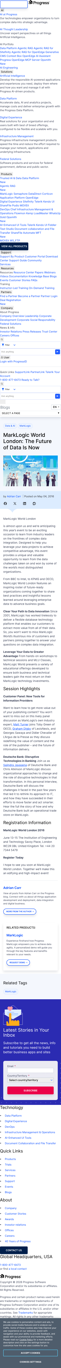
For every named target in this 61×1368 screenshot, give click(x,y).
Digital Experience (11, 117)
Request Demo (17, 962)
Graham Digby (21, 728)
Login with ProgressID (13, 361)
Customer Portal (35, 256)
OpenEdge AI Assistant (36, 56)
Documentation (18, 276)
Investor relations (15, 1224)
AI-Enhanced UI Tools (13, 225)
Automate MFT (20, 234)
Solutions (6, 71)
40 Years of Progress (18, 1241)
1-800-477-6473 (10, 379)
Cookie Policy (26, 1339)
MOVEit (24, 205)
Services (5, 264)
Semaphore (20, 193)
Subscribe (30, 1090)
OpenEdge (32, 197)
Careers (5, 335)
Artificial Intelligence (12, 75)
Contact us (14, 1250)
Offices (14, 335)
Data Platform (8, 48)
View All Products (14, 246)
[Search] (2, 339)
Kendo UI (48, 201)
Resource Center (24, 272)
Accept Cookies (30, 1353)
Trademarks (25, 1312)
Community (35, 260)
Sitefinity (28, 201)
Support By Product (12, 256)
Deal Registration (10, 302)
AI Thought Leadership (14, 29)
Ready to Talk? (30, 379)
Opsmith (25, 61)
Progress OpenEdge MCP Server (20, 59)
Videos (4, 276)
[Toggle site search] (2, 384)
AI (2, 10)
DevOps (5, 209)
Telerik (38, 201)
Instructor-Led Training (14, 288)
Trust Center (49, 331)
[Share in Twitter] (15, 504)
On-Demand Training (41, 288)
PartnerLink (38, 372)
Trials (8, 1164)
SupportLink (22, 372)
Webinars (49, 272)
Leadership (31, 316)
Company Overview (12, 316)
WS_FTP (15, 240)
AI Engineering (9, 67)
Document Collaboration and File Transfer (30, 1143)
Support (6, 252)
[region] (30, 1343)
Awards (9, 1219)
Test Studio (7, 228)
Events (4, 280)
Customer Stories (19, 280)
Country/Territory (17, 1076)
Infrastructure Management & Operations (30, 1132)
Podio (15, 205)
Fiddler (52, 225)
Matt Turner (21, 724)
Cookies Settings (30, 1362)
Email (10, 1066)
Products (6, 174)
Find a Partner (8, 296)
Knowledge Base (39, 276)
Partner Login (49, 296)
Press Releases (32, 331)
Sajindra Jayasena (15, 765)
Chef (13, 209)
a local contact (18, 1268)
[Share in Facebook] (5, 504)
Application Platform (12, 197)
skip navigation (13, 4)
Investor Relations (11, 331)
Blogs (53, 276)
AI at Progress (8, 14)
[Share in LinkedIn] (24, 504)
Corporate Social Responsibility (36, 319)
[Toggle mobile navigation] (3, 402)
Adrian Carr (14, 496)
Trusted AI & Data (10, 178)
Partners (6, 292)
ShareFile (5, 205)
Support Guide (18, 260)
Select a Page (11, 413)
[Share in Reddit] (34, 504)
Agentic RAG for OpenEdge (28, 52)
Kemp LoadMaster (37, 213)
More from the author (19, 911)
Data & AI (10, 425)
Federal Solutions (10, 159)
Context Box (14, 56)
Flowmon (19, 213)
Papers (39, 272)
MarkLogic (6, 193)
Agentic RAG (25, 48)
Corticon (47, 193)
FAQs (34, 280)
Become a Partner (29, 296)
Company (7, 308)
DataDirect (34, 193)
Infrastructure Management (17, 136)
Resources (7, 268)
